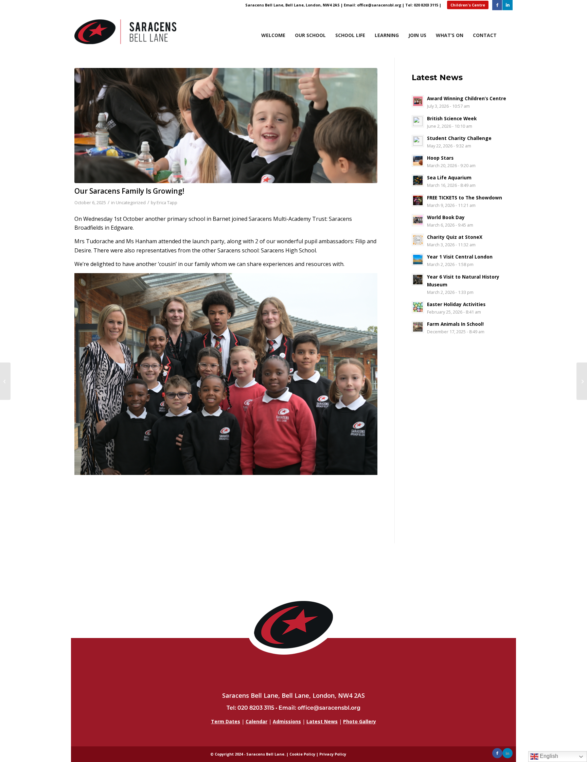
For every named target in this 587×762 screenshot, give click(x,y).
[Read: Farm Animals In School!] (418, 327)
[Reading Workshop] (5, 381)
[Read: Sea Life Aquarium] (418, 180)
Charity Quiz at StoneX (454, 237)
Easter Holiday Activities (456, 304)
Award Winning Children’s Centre (466, 98)
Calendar (256, 721)
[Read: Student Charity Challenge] (418, 141)
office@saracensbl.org (379, 4)
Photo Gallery (359, 721)
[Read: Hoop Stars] (418, 161)
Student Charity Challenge (459, 138)
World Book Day (446, 217)
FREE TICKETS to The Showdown (464, 197)
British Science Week (452, 118)
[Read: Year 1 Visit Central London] (418, 259)
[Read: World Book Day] (418, 220)
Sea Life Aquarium (449, 177)
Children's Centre (467, 4)
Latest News (322, 721)
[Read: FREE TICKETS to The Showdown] (418, 200)
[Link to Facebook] (497, 5)
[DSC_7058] (225, 125)
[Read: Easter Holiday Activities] (418, 307)
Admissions (287, 721)
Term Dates (225, 721)
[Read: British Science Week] (418, 121)
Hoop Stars (440, 158)
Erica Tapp (167, 202)
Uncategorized (131, 202)
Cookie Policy (302, 754)
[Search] (509, 40)
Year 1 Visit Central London (460, 256)
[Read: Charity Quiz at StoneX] (418, 240)
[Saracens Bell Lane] (125, 34)
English (548, 756)
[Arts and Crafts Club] (581, 381)
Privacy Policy (332, 754)
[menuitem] (512, 48)
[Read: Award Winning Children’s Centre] (418, 101)
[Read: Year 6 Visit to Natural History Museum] (418, 279)
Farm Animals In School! (455, 324)
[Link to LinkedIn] (507, 5)
